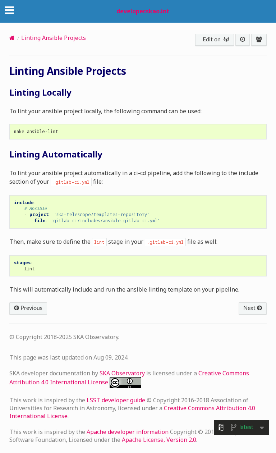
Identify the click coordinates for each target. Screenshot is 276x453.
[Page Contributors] (259, 40)
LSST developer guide (117, 400)
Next (250, 308)
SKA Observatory (123, 373)
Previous (30, 308)
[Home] (12, 38)
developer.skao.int (142, 11)
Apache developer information (128, 432)
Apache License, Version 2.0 (159, 440)
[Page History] (242, 40)
